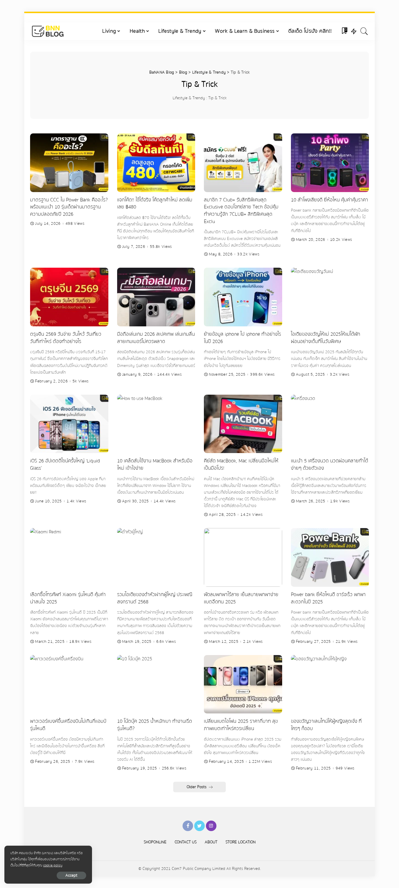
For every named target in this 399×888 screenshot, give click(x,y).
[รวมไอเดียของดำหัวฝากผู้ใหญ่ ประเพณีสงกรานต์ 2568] (156, 557)
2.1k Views (253, 642)
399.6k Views (262, 374)
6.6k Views (166, 642)
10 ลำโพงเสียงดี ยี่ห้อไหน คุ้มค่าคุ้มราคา (329, 200)
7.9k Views (84, 762)
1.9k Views (340, 501)
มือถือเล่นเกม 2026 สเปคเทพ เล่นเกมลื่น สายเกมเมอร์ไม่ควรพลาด (156, 337)
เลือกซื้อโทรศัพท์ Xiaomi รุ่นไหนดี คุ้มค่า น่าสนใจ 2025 (68, 598)
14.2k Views (251, 515)
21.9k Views (347, 642)
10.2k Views (341, 240)
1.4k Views (76, 501)
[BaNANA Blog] (47, 31)
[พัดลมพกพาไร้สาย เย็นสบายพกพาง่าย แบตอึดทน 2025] (243, 557)
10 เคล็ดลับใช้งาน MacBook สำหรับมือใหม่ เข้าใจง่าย (154, 464)
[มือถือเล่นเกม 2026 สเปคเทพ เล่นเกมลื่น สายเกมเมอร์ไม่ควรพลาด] (156, 297)
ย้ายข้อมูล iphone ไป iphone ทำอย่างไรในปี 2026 (242, 337)
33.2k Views (248, 254)
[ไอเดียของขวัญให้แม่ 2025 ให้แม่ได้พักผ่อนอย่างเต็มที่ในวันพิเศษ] (330, 297)
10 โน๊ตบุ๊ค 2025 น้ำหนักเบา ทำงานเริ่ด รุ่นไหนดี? (154, 724)
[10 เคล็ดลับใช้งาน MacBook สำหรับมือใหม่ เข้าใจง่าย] (156, 424)
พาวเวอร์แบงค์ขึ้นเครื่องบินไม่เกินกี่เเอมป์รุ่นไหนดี (68, 724)
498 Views (74, 224)
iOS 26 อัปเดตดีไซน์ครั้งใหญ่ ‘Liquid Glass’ (65, 464)
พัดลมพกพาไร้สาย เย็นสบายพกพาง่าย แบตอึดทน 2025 (241, 598)
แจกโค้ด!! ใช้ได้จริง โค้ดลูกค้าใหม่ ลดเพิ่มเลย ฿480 (154, 203)
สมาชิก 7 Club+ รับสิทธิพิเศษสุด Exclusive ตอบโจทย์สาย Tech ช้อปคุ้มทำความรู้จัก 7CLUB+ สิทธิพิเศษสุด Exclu (241, 210)
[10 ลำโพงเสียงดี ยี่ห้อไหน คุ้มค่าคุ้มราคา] (330, 162)
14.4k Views (165, 501)
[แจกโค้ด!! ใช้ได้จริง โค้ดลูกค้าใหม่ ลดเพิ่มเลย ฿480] (156, 162)
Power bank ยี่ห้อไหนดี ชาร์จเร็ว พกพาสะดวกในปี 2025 (328, 598)
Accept (71, 875)
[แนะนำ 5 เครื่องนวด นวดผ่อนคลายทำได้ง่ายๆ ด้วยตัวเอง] (330, 424)
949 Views (345, 768)
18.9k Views (80, 642)
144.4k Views (169, 374)
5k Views (80, 381)
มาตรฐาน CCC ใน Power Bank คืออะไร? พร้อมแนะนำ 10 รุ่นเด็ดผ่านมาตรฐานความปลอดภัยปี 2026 (69, 207)
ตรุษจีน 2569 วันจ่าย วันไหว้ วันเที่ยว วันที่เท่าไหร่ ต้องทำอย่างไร (65, 337)
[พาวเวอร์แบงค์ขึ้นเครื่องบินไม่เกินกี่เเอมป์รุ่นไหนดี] (69, 684)
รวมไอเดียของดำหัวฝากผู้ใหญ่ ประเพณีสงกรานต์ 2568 (154, 598)
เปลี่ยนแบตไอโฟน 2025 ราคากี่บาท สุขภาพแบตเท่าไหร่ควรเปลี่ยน (241, 724)
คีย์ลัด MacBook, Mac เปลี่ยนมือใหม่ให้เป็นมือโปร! (241, 464)
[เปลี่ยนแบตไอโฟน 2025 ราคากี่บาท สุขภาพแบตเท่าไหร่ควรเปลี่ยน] (243, 684)
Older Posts (197, 787)
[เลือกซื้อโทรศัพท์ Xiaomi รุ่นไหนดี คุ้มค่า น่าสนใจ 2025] (69, 557)
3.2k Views (339, 374)
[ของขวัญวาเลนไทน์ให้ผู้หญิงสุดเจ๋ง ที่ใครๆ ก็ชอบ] (330, 684)
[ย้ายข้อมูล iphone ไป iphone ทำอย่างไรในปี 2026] (243, 297)
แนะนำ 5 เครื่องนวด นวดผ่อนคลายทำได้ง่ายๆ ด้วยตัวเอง (329, 464)
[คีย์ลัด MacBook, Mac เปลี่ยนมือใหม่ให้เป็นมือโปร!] (243, 424)
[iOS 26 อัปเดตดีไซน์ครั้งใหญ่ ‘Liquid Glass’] (69, 424)
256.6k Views (174, 768)
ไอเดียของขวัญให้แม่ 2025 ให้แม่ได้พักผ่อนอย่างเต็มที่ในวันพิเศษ (325, 337)
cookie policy (53, 865)
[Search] (364, 31)
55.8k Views (161, 247)
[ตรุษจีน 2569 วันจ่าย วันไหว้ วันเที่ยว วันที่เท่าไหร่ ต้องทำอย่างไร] (69, 297)
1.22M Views (260, 762)
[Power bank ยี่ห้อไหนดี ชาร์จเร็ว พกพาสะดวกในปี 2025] (330, 557)
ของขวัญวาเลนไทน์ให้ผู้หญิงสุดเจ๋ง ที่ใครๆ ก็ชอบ (326, 724)
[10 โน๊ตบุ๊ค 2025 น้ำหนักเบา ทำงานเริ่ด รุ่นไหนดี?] (156, 684)
